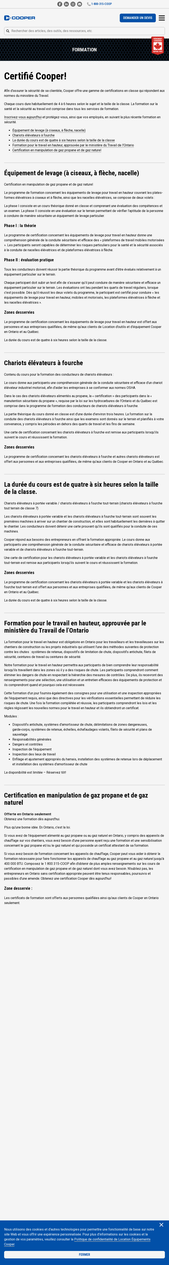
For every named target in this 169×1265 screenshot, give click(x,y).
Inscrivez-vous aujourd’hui (23, 117)
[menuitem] (138, 18)
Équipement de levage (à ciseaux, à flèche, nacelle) (49, 130)
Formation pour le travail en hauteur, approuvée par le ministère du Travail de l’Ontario (73, 145)
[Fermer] (161, 1225)
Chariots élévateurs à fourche (33, 135)
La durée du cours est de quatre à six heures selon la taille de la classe (63, 140)
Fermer (84, 1255)
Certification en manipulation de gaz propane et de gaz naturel (56, 150)
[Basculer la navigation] (162, 18)
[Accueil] (19, 18)
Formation (84, 50)
